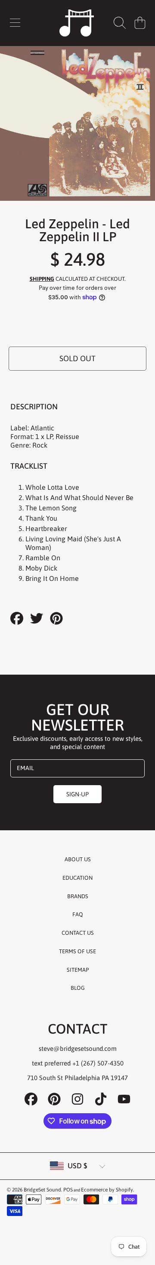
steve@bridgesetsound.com (78, 1048)
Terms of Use (77, 951)
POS (68, 1190)
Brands (77, 896)
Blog (78, 988)
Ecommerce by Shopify (107, 1190)
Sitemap (78, 970)
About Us (78, 859)
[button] (15, 22)
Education (77, 878)
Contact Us (78, 933)
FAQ (77, 914)
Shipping (42, 279)
